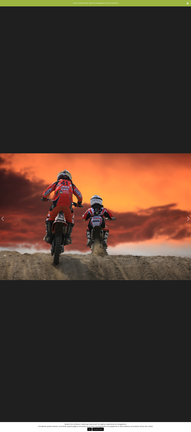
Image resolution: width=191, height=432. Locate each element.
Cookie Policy (98, 429)
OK (90, 429)
